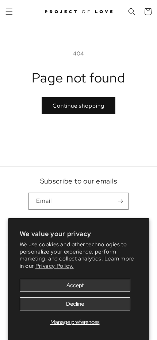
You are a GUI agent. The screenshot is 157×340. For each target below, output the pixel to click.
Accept (75, 285)
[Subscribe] (120, 201)
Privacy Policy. (54, 266)
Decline (75, 304)
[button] (9, 12)
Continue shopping (78, 105)
